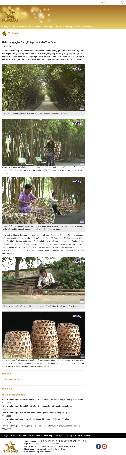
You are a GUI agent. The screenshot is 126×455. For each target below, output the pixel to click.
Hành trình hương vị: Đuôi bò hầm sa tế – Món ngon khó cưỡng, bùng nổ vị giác (36, 413)
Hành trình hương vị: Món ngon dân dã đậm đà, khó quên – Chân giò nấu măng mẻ (37, 419)
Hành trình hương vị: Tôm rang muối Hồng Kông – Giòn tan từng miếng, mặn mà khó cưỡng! (41, 426)
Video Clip (87, 26)
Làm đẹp (58, 26)
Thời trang (47, 26)
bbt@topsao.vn (46, 452)
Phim (38, 26)
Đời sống (68, 26)
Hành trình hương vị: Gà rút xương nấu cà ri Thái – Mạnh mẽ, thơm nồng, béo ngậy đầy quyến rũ (43, 399)
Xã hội (77, 26)
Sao (14, 26)
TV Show (22, 26)
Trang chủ (6, 26)
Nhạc (31, 26)
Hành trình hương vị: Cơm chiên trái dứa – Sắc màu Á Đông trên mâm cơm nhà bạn (37, 406)
